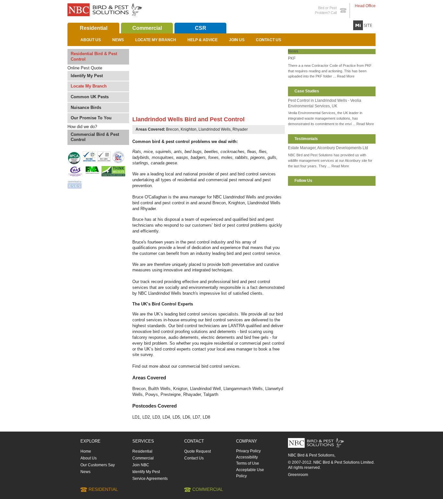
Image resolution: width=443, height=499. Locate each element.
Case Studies (306, 91)
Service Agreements (150, 478)
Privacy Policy (248, 451)
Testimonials (306, 139)
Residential (93, 28)
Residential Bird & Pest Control (94, 56)
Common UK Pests (90, 96)
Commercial (147, 28)
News (118, 40)
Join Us (237, 40)
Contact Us (268, 40)
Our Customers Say (97, 465)
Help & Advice (202, 40)
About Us (90, 40)
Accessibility (247, 457)
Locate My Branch (155, 40)
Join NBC (140, 465)
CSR (200, 28)
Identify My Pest (87, 75)
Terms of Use (247, 463)
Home (85, 451)
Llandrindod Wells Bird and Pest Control (188, 119)
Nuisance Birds (86, 107)
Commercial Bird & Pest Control (95, 137)
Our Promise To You (91, 117)
